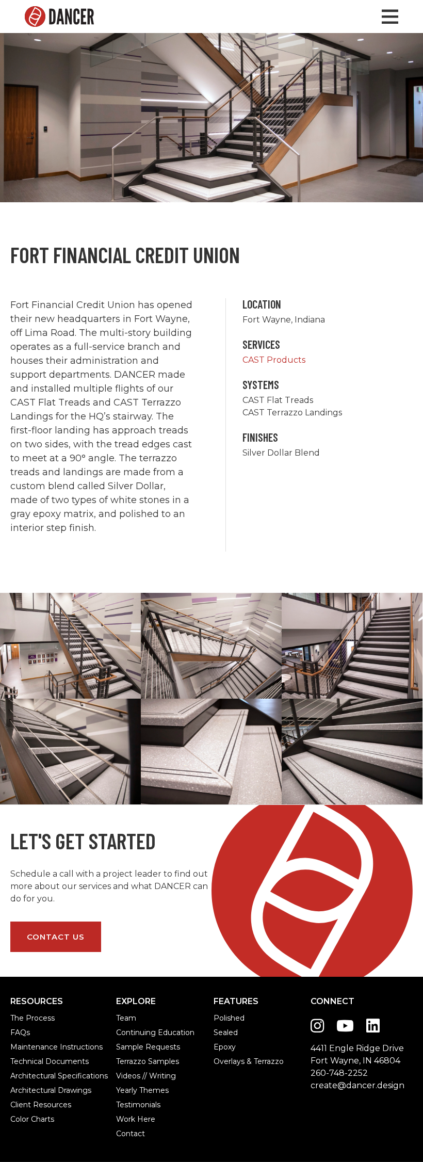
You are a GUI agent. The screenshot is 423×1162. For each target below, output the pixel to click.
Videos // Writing (127, 1075)
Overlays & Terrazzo (225, 1061)
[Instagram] (317, 1026)
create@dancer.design (357, 1085)
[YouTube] (345, 1026)
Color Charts (22, 1119)
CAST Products (273, 360)
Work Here (127, 1119)
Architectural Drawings (22, 1090)
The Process (22, 1018)
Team (126, 1018)
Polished (225, 1018)
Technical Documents (22, 1061)
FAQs (20, 1032)
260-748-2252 (339, 1073)
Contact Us (56, 937)
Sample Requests (127, 1047)
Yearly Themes (127, 1090)
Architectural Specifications (22, 1075)
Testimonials (127, 1104)
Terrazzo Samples (127, 1061)
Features (236, 1001)
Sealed (225, 1032)
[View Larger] (70, 646)
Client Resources (22, 1104)
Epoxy (225, 1047)
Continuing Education (127, 1032)
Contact (127, 1133)
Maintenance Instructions (22, 1047)
